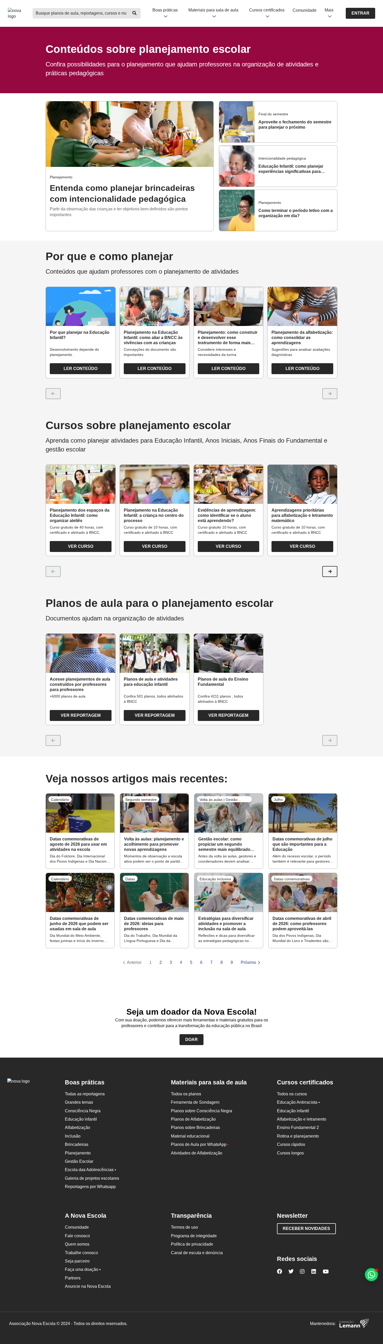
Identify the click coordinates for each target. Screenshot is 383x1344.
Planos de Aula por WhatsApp (200, 1144)
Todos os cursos (292, 1094)
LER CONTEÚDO (80, 368)
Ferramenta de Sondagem (195, 1102)
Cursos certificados (267, 10)
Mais (329, 10)
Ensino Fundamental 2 (298, 1127)
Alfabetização (77, 1127)
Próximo (248, 962)
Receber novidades (306, 1228)
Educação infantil (81, 1119)
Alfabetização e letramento (301, 1119)
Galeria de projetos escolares (92, 1178)
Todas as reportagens (85, 1094)
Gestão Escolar (79, 1161)
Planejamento (78, 1153)
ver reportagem (81, 715)
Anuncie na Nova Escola (88, 1286)
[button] (329, 571)
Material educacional (190, 1136)
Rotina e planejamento (298, 1136)
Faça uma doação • (83, 1269)
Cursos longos (290, 1153)
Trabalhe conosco (81, 1253)
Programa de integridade (194, 1236)
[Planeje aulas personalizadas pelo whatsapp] (371, 1275)
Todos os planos (186, 1094)
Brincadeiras (76, 1144)
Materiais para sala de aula (213, 10)
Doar (191, 1039)
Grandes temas (79, 1102)
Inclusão (73, 1136)
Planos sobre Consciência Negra (201, 1111)
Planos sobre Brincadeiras (195, 1127)
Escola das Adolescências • (90, 1169)
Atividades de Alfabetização (196, 1153)
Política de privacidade (192, 1244)
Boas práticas (165, 10)
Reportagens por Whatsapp (90, 1186)
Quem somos (77, 1244)
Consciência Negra (83, 1111)
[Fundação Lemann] (354, 1323)
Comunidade (305, 10)
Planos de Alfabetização (193, 1119)
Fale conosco (77, 1236)
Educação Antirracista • (298, 1102)
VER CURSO (80, 546)
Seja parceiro (77, 1261)
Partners (73, 1278)
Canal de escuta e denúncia (197, 1253)
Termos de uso (184, 1227)
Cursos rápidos (291, 1144)
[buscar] (134, 13)
